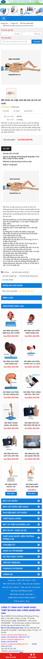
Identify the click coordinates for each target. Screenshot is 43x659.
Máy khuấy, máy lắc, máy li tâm (21, 594)
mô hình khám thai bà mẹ (28, 276)
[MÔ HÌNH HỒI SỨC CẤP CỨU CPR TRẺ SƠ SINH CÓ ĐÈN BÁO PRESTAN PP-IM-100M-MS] (11, 442)
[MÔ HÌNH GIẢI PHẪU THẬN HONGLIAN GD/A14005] (32, 319)
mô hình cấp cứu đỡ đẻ (20, 272)
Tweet (17, 111)
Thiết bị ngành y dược (21, 601)
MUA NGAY (11, 493)
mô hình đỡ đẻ (7, 280)
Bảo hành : (11, 120)
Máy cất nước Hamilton (31, 584)
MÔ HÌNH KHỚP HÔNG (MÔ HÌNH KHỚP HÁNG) (32, 486)
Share (6, 111)
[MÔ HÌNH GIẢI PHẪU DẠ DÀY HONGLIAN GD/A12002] (11, 381)
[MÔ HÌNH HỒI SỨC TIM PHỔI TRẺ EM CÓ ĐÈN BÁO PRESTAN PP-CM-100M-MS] (32, 412)
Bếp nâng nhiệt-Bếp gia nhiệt (21, 591)
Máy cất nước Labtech (11, 587)
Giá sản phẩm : (10, 140)
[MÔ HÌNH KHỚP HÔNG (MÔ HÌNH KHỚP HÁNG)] (32, 473)
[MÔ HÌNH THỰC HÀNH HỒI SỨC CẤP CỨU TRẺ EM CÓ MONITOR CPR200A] (32, 381)
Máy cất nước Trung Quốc (30, 587)
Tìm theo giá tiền (7, 30)
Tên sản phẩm (6, 38)
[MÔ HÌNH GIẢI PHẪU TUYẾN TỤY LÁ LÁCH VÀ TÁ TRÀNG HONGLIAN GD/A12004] (32, 350)
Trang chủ (11, 580)
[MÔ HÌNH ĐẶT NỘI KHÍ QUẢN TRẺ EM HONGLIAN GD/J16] (32, 442)
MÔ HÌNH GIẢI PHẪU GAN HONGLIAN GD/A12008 (11, 363)
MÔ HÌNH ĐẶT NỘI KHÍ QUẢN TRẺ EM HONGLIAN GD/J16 (32, 456)
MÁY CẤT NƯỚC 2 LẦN (12, 584)
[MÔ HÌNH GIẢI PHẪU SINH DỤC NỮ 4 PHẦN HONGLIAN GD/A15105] (11, 319)
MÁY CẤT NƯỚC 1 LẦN (26, 580)
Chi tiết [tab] (6, 149)
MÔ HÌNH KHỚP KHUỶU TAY (11, 485)
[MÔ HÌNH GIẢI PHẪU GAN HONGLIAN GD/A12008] (11, 350)
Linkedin (29, 111)
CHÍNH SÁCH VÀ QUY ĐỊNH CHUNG (21, 598)
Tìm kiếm (36, 41)
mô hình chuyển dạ (9, 276)
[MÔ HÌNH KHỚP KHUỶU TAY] (11, 473)
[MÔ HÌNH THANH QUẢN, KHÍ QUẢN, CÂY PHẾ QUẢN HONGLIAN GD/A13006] (11, 412)
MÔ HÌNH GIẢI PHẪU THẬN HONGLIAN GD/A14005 (32, 333)
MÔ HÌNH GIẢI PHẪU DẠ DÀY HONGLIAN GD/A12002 (11, 394)
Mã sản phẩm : (9, 116)
